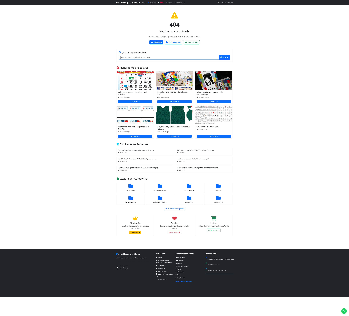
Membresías (178, 3)
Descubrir (152, 3)
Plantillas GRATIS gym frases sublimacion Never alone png (138, 168)
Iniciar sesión (173, 232)
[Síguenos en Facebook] (117, 267)
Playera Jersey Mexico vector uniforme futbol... (173, 127)
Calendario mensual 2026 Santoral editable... (132, 93)
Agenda (179, 263)
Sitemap (230, 290)
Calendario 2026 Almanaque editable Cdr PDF (133, 127)
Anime (179, 269)
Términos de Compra (212, 276)
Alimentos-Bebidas (182, 266)
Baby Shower (181, 278)
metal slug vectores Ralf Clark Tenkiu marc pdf (193, 159)
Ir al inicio (157, 42)
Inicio (144, 3)
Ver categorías (174, 42)
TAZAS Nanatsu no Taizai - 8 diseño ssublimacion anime (195, 150)
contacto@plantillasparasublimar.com (221, 259)
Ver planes (134, 232)
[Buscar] (184, 2)
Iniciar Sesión (228, 3)
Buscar (225, 57)
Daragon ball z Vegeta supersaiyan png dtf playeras (136, 150)
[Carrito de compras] (218, 2)
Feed (161, 3)
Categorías (168, 3)
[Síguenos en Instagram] (126, 267)
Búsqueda (161, 268)
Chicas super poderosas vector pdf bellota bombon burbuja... (198, 168)
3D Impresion (181, 257)
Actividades (180, 260)
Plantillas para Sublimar (129, 2)
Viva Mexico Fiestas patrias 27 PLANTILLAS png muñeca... (137, 159)
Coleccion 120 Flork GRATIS (208, 126)
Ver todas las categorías (175, 209)
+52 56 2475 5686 (213, 265)
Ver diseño (134, 102)
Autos (178, 275)
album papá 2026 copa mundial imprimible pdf (210, 93)
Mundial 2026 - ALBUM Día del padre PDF (172, 93)
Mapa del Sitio (210, 279)
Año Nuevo (180, 272)
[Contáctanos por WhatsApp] (122, 267)
